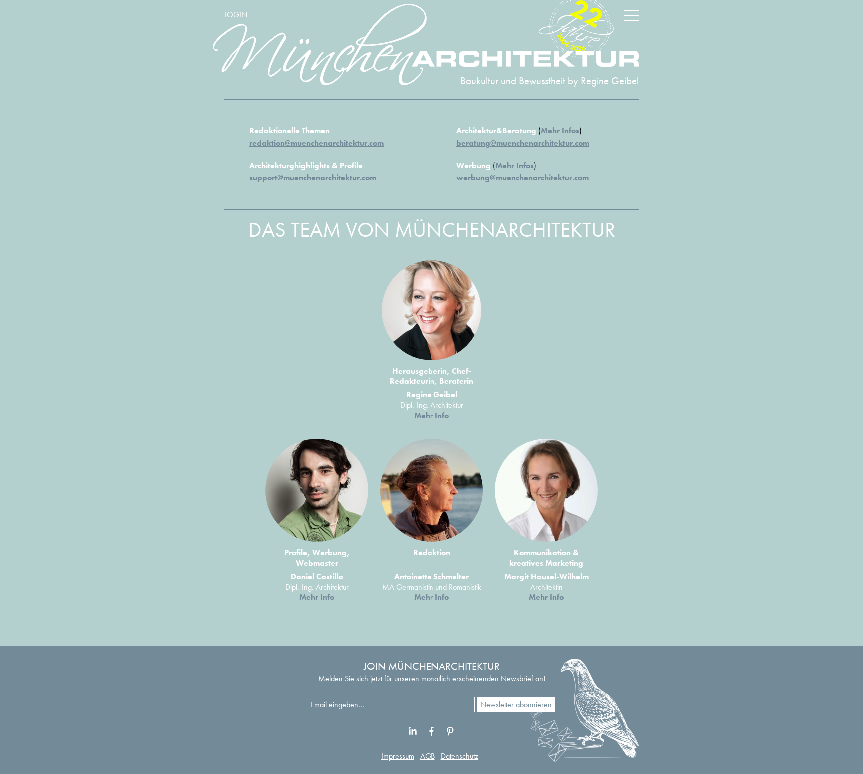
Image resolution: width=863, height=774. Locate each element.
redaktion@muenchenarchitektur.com (316, 143)
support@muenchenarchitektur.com (312, 177)
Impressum (397, 756)
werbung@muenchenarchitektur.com (522, 177)
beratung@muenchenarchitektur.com (522, 143)
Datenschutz (459, 756)
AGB (427, 756)
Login (235, 14)
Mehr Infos (560, 130)
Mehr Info (431, 415)
